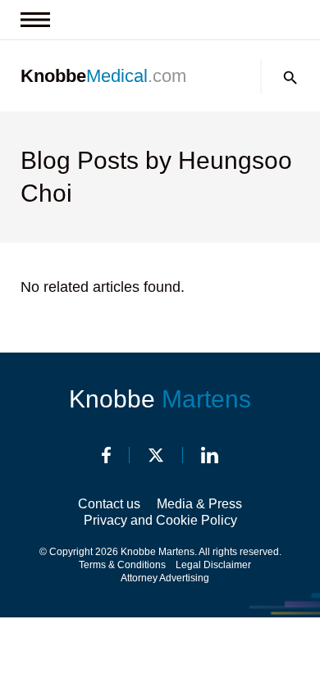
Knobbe (160, 398)
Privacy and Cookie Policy (160, 520)
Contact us (109, 504)
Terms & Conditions (122, 565)
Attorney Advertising (165, 578)
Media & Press (199, 504)
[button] (290, 78)
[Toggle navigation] (35, 19)
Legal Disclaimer (213, 565)
